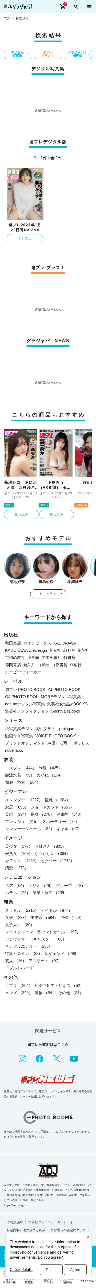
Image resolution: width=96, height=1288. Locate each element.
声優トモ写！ (59, 743)
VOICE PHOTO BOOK (55, 736)
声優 (72, 917)
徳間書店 (13, 664)
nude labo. (14, 750)
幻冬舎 (69, 650)
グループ (70, 885)
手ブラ (19, 985)
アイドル (56, 910)
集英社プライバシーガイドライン (52, 1222)
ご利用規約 (15, 1222)
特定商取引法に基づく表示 (26, 1230)
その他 (70, 992)
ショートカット (52, 807)
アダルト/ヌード (19, 968)
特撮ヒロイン (23, 953)
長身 (42, 814)
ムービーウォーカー (23, 672)
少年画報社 (51, 657)
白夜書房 (59, 664)
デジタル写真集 (17, 54)
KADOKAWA (64, 643)
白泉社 (43, 664)
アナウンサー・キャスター (35, 939)
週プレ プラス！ (47, 54)
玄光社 (55, 650)
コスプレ (21, 768)
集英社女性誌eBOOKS (67, 704)
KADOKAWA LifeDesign (26, 650)
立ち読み (25, 239)
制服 (50, 768)
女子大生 (19, 924)
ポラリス (81, 743)
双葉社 (76, 664)
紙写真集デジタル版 (23, 728)
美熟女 (19, 853)
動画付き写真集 (19, 736)
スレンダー (24, 800)
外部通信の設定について (68, 1230)
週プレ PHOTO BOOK (25, 689)
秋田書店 (13, 643)
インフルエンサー (29, 946)
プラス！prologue (58, 728)
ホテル (17, 892)
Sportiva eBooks (65, 711)
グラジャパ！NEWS (77, 54)
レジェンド (62, 953)
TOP (7, 19)
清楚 (17, 868)
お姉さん (50, 846)
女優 (17, 917)
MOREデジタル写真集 (61, 696)
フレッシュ (22, 821)
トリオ (41, 885)
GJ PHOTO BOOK (22, 696)
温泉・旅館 (50, 892)
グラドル (22, 910)
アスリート (45, 960)
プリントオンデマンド (25, 743)
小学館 (33, 657)
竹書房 (69, 657)
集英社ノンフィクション (27, 711)
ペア (15, 885)
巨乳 (57, 800)
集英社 (83, 650)
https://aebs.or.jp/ (14, 1205)
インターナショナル (29, 828)
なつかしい (52, 853)
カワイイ (22, 860)
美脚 (17, 814)
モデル (44, 917)
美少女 (19, 846)
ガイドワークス (37, 643)
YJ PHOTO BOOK (64, 689)
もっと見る (48, 594)
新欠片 (29, 664)
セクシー (57, 860)
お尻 (17, 807)
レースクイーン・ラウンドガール (43, 932)
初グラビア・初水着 (59, 985)
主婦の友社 (15, 657)
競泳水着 (19, 775)
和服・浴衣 (23, 782)
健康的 (70, 814)
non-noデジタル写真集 (25, 704)
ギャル (69, 828)
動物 (45, 992)
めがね (50, 775)
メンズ (19, 992)
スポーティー (60, 821)
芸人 (15, 960)
